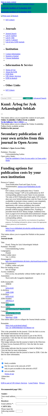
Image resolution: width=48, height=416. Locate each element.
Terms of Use (10, 70)
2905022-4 (10, 301)
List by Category (12, 40)
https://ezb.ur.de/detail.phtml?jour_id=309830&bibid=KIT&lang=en (20, 326)
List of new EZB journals (15, 42)
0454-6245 (10, 288)
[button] (18, 120)
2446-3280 (10, 292)
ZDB (15, 317)
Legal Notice (33, 383)
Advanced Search (39, 98)
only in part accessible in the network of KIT (21, 368)
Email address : (7, 404)
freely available (10, 363)
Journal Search (11, 34)
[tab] (24, 120)
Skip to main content (8, 2)
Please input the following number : (7, 411)
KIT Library (10, 20)
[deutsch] (14, 16)
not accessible (10, 371)
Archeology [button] (10, 305)
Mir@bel (9, 317)
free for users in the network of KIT (18, 366)
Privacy (42, 383)
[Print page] (6, 16)
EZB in (11, 78)
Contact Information (13, 54)
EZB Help (9, 74)
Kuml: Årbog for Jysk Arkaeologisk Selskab (18, 106)
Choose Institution (12, 58)
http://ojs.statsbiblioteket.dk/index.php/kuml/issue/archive (26, 261)
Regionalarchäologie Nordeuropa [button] (18, 309)
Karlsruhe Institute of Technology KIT (16, 8)
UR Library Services (13, 76)
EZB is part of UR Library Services (14, 383)
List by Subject (11, 36)
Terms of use (9, 374)
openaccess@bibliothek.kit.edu (29, 187)
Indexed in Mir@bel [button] (13, 313)
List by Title (10, 38)
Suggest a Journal (12, 56)
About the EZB (11, 72)
